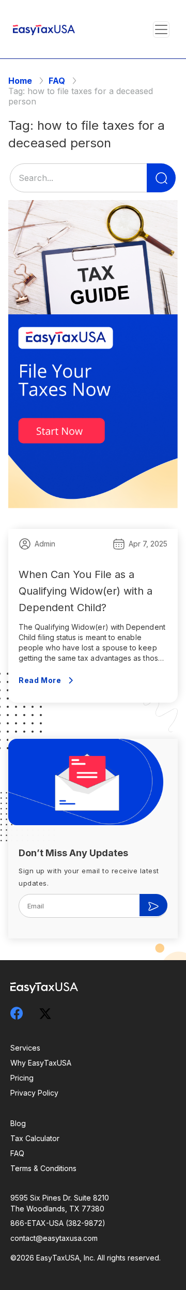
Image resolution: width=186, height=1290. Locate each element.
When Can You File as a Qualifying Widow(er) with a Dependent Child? (85, 591)
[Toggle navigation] (161, 29)
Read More (40, 680)
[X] (52, 1011)
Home (20, 80)
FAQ (57, 80)
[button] (161, 29)
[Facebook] (23, 1013)
